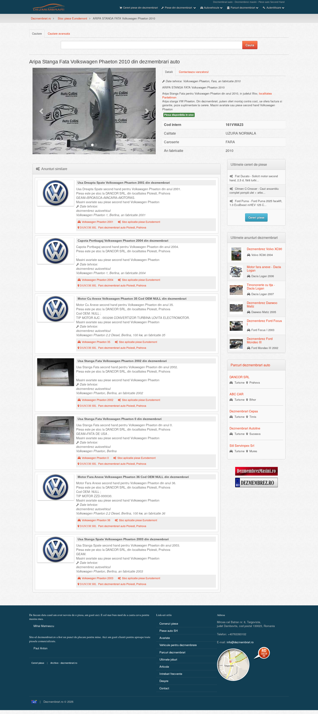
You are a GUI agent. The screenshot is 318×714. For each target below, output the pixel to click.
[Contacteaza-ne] (244, 664)
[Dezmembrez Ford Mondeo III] (236, 343)
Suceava (254, 434)
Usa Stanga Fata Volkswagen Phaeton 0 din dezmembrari (120, 419)
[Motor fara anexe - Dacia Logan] (236, 271)
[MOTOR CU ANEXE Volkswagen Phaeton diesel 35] (55, 309)
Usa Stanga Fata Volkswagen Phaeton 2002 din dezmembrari (122, 361)
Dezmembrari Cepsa (244, 411)
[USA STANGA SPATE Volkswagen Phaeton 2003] (55, 550)
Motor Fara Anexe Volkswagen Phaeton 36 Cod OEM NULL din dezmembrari (133, 477)
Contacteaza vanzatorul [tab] (194, 72)
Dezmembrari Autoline (245, 428)
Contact (164, 688)
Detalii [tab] (169, 72)
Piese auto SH (168, 631)
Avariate (164, 638)
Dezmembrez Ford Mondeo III (260, 340)
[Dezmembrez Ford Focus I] (236, 325)
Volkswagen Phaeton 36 (96, 520)
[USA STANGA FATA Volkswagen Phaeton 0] (55, 430)
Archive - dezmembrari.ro (63, 662)
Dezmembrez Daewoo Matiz (262, 304)
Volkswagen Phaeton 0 (95, 458)
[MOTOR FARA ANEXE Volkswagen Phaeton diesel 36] (55, 487)
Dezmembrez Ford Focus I (264, 322)
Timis (252, 417)
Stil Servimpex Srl (242, 445)
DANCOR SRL (239, 377)
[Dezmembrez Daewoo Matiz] (236, 307)
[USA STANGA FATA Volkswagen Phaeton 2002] (55, 372)
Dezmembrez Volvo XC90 (264, 249)
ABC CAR (236, 394)
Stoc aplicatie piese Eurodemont (141, 222)
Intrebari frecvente (170, 674)
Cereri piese (37, 662)
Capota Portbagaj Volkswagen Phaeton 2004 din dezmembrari (123, 240)
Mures (252, 451)
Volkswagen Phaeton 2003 (97, 578)
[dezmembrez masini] (256, 471)
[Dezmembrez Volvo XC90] (236, 254)
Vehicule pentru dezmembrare (178, 645)
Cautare (37, 33)
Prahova (254, 382)
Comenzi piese (168, 623)
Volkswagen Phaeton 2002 (97, 400)
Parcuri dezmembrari (172, 652)
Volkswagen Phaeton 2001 (97, 222)
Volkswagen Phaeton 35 (96, 342)
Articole (164, 666)
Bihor (252, 399)
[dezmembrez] (256, 482)
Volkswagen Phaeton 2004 (97, 279)
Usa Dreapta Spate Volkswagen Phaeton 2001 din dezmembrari (124, 182)
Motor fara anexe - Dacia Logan (264, 268)
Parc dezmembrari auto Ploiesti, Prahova (112, 227)
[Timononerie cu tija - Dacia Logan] (236, 289)
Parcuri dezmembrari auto (250, 364)
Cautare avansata (59, 33)
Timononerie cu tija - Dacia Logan (261, 286)
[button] (41, 111)
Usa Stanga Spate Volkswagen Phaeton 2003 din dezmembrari (123, 539)
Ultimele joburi (168, 659)
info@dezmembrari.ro (240, 642)
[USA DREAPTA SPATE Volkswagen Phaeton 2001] (55, 193)
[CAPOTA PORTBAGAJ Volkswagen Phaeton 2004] (55, 251)
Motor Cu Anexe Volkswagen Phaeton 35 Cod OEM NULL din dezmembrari (132, 298)
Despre (163, 681)
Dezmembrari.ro (41, 18)
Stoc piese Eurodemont (72, 18)
